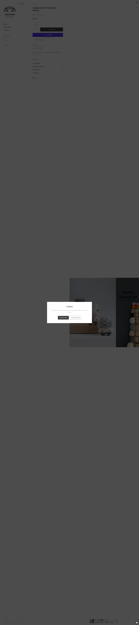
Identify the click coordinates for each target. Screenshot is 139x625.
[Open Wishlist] (136, 622)
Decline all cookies (75, 317)
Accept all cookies (63, 317)
